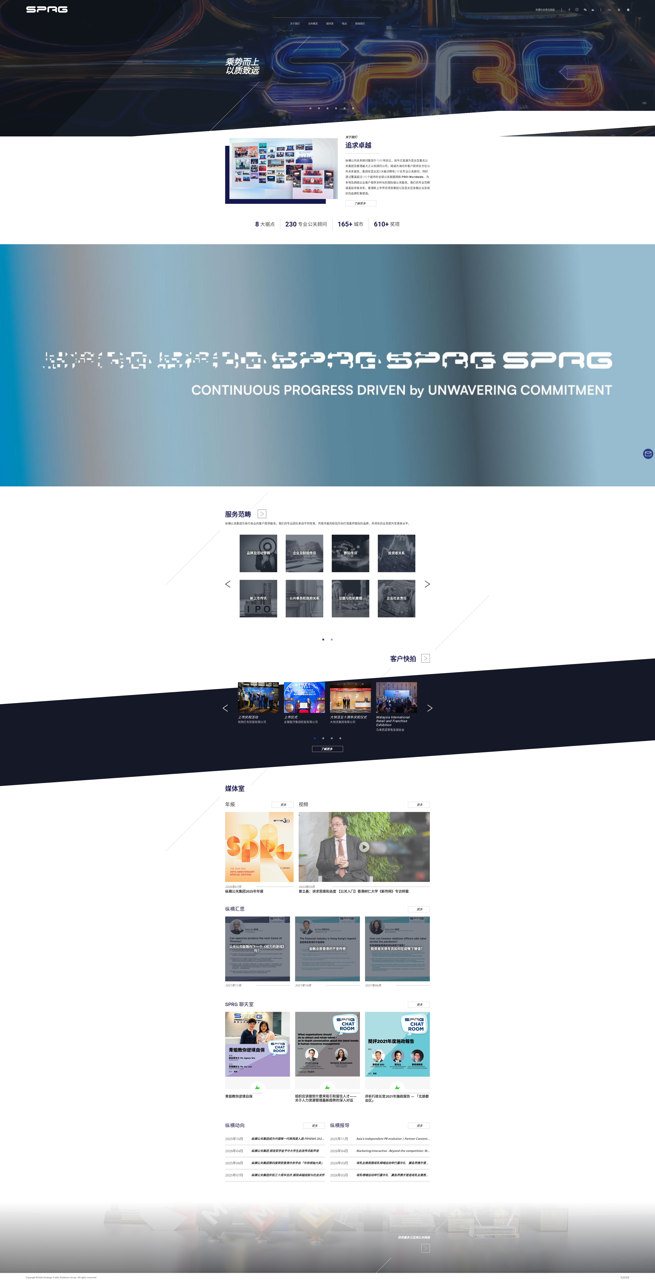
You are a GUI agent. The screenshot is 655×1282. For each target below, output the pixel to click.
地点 (344, 23)
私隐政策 (625, 1277)
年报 (230, 804)
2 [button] (310, 108)
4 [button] (327, 108)
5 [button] (336, 108)
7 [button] (353, 108)
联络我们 (360, 23)
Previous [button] (227, 584)
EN (609, 10)
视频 (303, 804)
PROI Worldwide (412, 177)
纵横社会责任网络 (545, 10)
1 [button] (302, 108)
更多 (283, 805)
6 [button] (344, 108)
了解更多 (361, 203)
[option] (327, 64)
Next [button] (427, 584)
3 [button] (319, 108)
